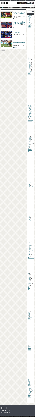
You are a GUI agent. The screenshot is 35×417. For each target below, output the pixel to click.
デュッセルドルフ (29, 26)
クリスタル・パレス (30, 211)
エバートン (29, 210)
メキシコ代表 (29, 311)
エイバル (29, 253)
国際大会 (28, 316)
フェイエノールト (29, 137)
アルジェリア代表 (29, 347)
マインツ (29, 243)
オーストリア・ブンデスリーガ (30, 143)
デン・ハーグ (29, 134)
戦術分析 (29, 247)
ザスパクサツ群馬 (29, 66)
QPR (28, 180)
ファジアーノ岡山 (29, 70)
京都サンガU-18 (29, 392)
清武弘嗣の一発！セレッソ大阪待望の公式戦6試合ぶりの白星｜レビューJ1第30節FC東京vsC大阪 (19, 13)
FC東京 (17, 11)
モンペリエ (29, 288)
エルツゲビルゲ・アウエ (30, 19)
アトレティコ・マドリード (30, 250)
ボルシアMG (29, 242)
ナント (28, 281)
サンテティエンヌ (29, 278)
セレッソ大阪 (19, 11)
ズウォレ (29, 132)
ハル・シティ (29, 218)
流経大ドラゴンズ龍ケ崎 (30, 116)
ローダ (28, 142)
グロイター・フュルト (30, 22)
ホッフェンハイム (29, 241)
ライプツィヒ (29, 244)
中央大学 (29, 382)
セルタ (28, 257)
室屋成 (22, 11)
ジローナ (29, 255)
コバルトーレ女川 (29, 109)
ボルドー (29, 284)
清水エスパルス (29, 57)
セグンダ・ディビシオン (30, 150)
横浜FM (28, 55)
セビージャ (29, 256)
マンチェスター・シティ (30, 220)
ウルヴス (29, 184)
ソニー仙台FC (29, 110)
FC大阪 (28, 103)
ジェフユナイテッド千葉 (30, 67)
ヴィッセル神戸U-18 (30, 388)
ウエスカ (29, 252)
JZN (28, 117)
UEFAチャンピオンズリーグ (30, 120)
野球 (28, 380)
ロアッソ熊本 (29, 73)
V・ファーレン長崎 (29, 63)
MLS (28, 119)
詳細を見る (15, 18)
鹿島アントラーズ (29, 59)
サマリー (28, 147)
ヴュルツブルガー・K (30, 18)
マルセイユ (29, 285)
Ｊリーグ (28, 118)
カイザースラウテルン (30, 21)
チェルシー (29, 215)
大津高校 (29, 394)
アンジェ (29, 275)
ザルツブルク (29, 144)
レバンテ (29, 272)
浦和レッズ (29, 56)
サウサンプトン (29, 212)
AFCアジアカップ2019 (30, 317)
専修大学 (29, 383)
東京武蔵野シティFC (30, 115)
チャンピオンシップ (29, 179)
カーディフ (29, 185)
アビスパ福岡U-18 (29, 387)
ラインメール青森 (29, 113)
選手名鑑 (18, 21)
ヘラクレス (29, 140)
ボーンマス (29, 219)
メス (28, 286)
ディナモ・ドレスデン (30, 25)
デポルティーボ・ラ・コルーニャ (31, 258)
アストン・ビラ (29, 181)
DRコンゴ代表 (29, 346)
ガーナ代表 (29, 349)
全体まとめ (29, 315)
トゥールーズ (29, 280)
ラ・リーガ (29, 249)
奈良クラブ (29, 114)
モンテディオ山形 (29, 71)
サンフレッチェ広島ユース (30, 390)
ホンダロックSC (29, 112)
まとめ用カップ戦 (29, 248)
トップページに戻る (2, 50)
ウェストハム (29, 209)
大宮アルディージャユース (30, 393)
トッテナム (29, 216)
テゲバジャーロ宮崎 (30, 111)
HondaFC (29, 104)
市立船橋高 (29, 395)
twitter (33, 0)
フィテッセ (29, 136)
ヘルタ (28, 240)
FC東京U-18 (29, 386)
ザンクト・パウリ (29, 23)
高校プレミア (29, 385)
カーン (28, 276)
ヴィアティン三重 (29, 107)
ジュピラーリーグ (29, 148)
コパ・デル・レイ (29, 146)
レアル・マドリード (30, 270)
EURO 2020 (29, 318)
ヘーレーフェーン (29, 139)
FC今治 (28, 102)
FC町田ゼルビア (29, 62)
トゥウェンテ (29, 135)
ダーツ (28, 178)
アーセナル (29, 208)
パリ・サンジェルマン (30, 283)
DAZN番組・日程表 (31, 7)
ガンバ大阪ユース (29, 389)
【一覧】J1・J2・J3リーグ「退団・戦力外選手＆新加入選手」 (21, 7)
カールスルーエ (29, 20)
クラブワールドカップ (30, 145)
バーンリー (29, 217)
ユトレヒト (29, 141)
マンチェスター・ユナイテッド (30, 221)
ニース (28, 282)
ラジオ (28, 273)
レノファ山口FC (29, 72)
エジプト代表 (29, 348)
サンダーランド (29, 213)
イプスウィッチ (29, 182)
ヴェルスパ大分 (29, 108)
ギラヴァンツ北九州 (30, 65)
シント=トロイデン (29, 149)
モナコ (28, 287)
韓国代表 (29, 314)
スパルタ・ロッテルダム (30, 133)
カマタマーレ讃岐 (29, 64)
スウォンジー (29, 214)
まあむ (28, 246)
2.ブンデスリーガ (29, 15)
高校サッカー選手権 (29, 384)
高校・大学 (29, 381)
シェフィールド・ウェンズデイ (30, 186)
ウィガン (29, 183)
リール (28, 289)
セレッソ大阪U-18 (29, 391)
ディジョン (29, 279)
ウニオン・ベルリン (30, 17)
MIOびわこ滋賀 (29, 105)
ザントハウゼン (29, 24)
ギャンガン (29, 277)
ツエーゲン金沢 (29, 69)
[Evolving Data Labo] (4, 4)
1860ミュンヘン (29, 16)
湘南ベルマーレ (29, 58)
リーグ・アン (29, 274)
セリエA (28, 151)
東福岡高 (29, 396)
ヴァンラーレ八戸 (29, 106)
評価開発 (28, 378)
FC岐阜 (28, 61)
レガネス (29, 271)
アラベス (29, 251)
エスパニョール (29, 254)
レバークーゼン (29, 245)
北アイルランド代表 (30, 312)
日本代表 (29, 313)
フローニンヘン (29, 138)
